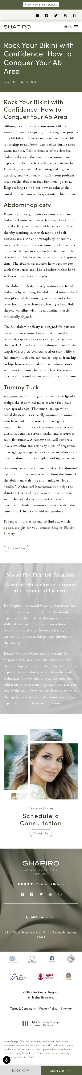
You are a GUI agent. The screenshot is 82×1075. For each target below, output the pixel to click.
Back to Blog (16, 548)
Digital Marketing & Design (45, 1024)
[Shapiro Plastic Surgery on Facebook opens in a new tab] (46, 15)
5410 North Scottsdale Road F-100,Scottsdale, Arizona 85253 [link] (41, 935)
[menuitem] (37, 15)
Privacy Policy (48, 1008)
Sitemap (66, 1008)
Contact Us (41, 833)
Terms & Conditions (22, 1008)
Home (6, 82)
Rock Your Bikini (28, 82)
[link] (41, 884)
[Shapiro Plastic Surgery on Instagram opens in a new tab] (37, 15)
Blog (15, 82)
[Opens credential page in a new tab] (12, 959)
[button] (6, 1060)
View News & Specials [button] (41, 4)
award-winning (41, 605)
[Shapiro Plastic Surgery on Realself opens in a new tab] (74, 15)
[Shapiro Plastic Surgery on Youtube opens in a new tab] (65, 15)
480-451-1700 (25, 1057)
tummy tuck (16, 396)
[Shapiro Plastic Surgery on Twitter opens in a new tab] (56, 15)
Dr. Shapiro (12, 605)
